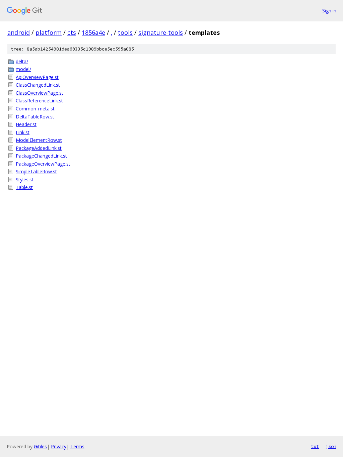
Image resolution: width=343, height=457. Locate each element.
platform (49, 32)
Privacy (58, 446)
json (331, 446)
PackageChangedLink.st (41, 156)
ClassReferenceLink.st (39, 100)
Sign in (329, 10)
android (18, 32)
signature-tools (160, 32)
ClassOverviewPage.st (39, 93)
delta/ (22, 61)
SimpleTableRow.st (36, 171)
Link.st (22, 132)
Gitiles (40, 446)
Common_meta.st (35, 108)
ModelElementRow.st (39, 140)
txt (315, 446)
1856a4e (93, 32)
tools (125, 32)
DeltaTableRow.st (35, 116)
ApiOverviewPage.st (37, 77)
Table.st (24, 187)
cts (71, 32)
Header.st (26, 124)
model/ (23, 69)
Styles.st (24, 179)
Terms (77, 446)
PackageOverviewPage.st (43, 164)
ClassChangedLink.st (38, 85)
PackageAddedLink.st (39, 148)
